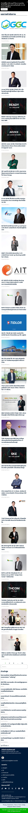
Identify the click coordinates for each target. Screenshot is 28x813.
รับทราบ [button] (4, 9)
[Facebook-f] (15, 788)
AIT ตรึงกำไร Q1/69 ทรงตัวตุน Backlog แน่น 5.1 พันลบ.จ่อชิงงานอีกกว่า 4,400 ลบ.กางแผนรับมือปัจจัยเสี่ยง (12, 282)
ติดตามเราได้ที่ (5, 785)
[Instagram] (9, 788)
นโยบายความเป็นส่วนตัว (14, 5)
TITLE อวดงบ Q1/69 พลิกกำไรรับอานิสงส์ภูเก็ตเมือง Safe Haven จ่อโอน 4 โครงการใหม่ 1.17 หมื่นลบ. (13, 387)
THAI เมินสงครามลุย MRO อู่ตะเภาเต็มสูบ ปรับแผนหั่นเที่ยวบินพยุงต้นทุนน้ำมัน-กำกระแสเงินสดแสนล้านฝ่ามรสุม (12, 440)
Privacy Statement (8, 805)
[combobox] (14, 666)
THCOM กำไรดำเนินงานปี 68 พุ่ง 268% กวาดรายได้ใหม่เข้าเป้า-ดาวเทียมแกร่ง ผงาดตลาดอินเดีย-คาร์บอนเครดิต (13, 602)
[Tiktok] (2, 788)
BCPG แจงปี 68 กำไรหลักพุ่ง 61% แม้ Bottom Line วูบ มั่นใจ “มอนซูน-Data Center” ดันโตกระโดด (11, 575)
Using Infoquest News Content (16, 805)
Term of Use (17, 805)
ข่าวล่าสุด (4, 671)
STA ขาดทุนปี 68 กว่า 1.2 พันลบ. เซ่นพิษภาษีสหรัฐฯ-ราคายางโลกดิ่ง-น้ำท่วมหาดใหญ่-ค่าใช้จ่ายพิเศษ (13, 493)
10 (22, 663)
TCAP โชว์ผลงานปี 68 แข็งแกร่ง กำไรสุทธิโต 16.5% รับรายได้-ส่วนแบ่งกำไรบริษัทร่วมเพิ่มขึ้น (13, 520)
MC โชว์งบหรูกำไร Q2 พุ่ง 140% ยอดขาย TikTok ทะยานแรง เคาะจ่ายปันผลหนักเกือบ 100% (13, 547)
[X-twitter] (12, 788)
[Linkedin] (22, 788)
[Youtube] (5, 788)
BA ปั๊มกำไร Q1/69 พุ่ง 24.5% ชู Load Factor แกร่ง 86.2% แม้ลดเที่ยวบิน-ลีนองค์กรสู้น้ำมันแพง (13, 227)
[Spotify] (19, 788)
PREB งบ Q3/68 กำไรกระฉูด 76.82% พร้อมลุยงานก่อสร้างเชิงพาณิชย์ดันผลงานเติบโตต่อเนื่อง (13, 654)
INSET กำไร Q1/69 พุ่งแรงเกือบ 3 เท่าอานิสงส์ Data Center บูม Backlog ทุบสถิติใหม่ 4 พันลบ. (13, 255)
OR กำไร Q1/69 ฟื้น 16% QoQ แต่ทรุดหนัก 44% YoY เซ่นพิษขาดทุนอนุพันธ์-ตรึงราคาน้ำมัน (13, 360)
